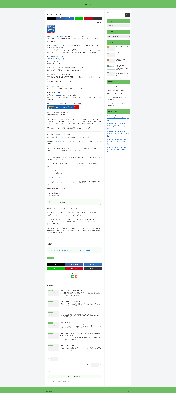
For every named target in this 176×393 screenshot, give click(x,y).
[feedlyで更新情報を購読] (72, 276)
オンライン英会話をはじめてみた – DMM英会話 (117, 104)
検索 (108, 12)
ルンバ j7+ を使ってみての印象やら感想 (118, 90)
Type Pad (58, 95)
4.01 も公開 (80, 39)
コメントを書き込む (74, 376)
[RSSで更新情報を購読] (76, 276)
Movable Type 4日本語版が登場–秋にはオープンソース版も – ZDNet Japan (70, 250)
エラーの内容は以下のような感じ (56, 188)
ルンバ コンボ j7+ (112, 86)
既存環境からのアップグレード (55, 59)
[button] (97, 18)
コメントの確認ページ (56, 173)
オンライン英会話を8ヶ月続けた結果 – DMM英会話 (117, 98)
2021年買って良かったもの (114, 93)
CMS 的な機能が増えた (61, 141)
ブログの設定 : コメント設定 (55, 177)
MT (56, 258)
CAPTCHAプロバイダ (56, 170)
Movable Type (62, 36)
